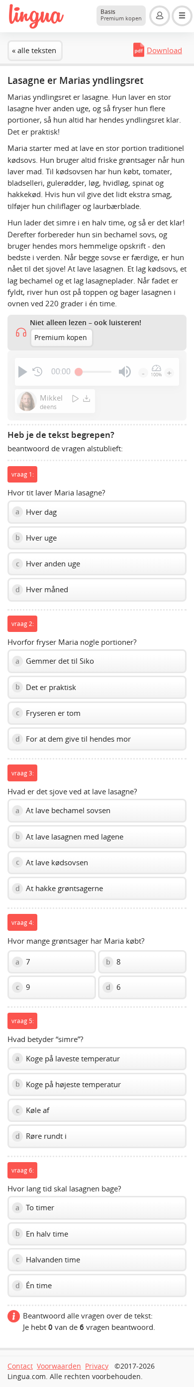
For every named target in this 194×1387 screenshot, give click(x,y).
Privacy (96, 1366)
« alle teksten (34, 50)
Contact (20, 1366)
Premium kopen (60, 337)
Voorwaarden (59, 1366)
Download (164, 50)
